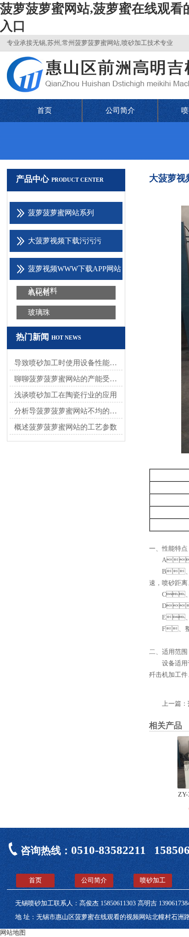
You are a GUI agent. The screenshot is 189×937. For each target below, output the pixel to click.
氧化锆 (39, 292)
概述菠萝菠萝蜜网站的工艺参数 (65, 427)
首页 (44, 110)
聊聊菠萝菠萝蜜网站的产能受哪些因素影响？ (68, 379)
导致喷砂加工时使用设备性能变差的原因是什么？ (68, 363)
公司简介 (120, 110)
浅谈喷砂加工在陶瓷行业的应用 (65, 395)
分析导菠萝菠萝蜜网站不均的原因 (68, 411)
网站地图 (13, 932)
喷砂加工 (153, 880)
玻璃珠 (39, 312)
